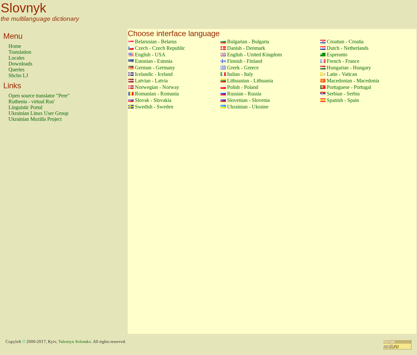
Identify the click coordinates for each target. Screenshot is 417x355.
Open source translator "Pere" (39, 95)
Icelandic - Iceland (154, 74)
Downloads (20, 63)
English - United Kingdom (254, 54)
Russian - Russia (244, 93)
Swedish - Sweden (154, 106)
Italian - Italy (240, 74)
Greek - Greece (243, 67)
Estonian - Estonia (153, 61)
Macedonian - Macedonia (353, 80)
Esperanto (337, 54)
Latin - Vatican (342, 74)
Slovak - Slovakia (153, 100)
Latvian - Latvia (151, 80)
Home (14, 46)
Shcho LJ (18, 75)
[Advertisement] (34, 231)
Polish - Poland (242, 87)
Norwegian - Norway (157, 87)
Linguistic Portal (25, 107)
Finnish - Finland (244, 61)
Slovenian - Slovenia (248, 100)
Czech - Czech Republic (160, 48)
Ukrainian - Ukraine (247, 106)
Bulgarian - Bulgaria (248, 41)
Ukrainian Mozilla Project (35, 119)
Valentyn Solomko (74, 341)
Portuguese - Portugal (349, 87)
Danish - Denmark (246, 48)
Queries (16, 69)
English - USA (150, 54)
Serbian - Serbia (343, 93)
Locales (16, 58)
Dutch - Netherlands (347, 48)
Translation (19, 52)
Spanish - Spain (343, 100)
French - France (343, 61)
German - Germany (155, 67)
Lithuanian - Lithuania (250, 80)
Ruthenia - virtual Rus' (31, 101)
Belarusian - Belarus (156, 41)
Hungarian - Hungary (349, 67)
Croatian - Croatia (345, 41)
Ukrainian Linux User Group (38, 113)
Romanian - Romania (157, 93)
